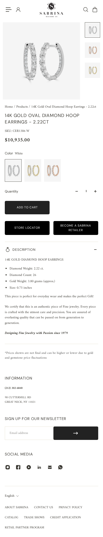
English (9, 496)
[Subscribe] (75, 433)
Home (9, 107)
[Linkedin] (39, 467)
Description (24, 249)
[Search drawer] (85, 9)
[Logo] (51, 9)
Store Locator (27, 228)
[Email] (50, 467)
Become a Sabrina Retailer (75, 228)
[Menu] (8, 10)
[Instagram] (7, 467)
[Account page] (18, 9)
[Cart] (94, 9)
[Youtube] (28, 467)
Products (22, 107)
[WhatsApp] (60, 467)
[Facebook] (18, 467)
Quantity (11, 191)
